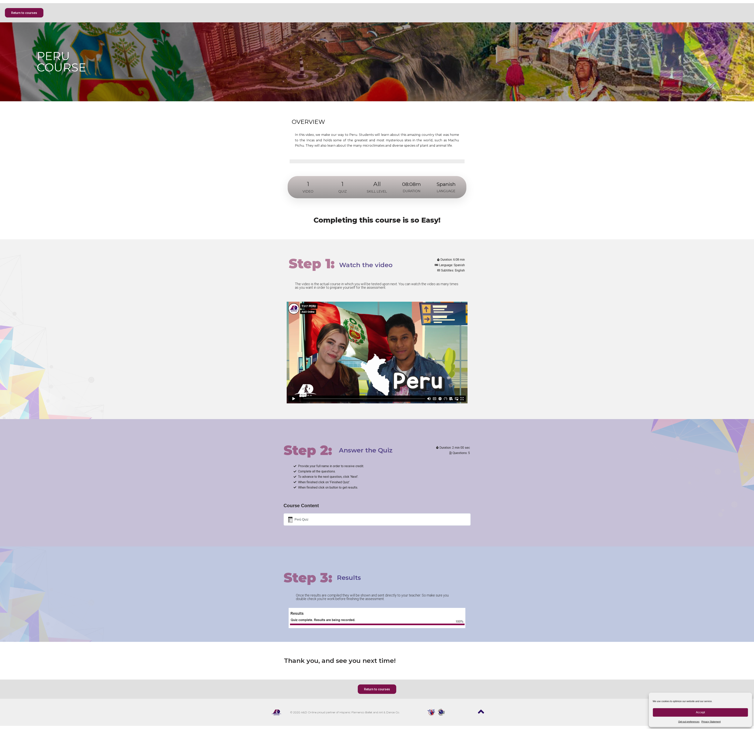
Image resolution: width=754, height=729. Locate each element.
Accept (700, 712)
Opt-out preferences (688, 721)
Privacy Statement (711, 721)
